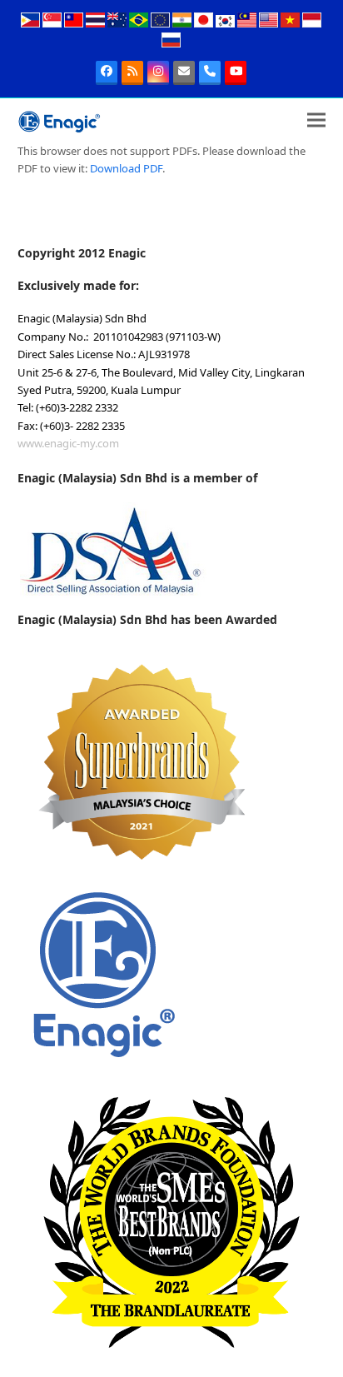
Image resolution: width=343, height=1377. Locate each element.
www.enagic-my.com (68, 443)
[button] (316, 120)
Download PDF (126, 168)
